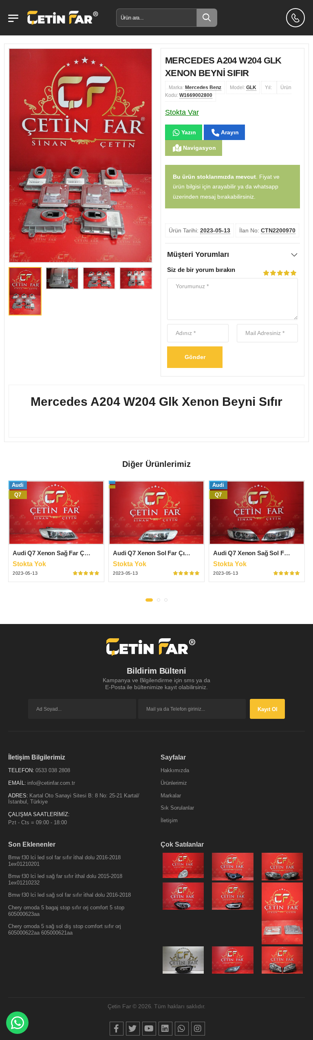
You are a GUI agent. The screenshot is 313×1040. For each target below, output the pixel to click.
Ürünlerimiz (174, 783)
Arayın (229, 132)
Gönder (195, 357)
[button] (149, 600)
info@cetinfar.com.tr (51, 783)
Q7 (17, 495)
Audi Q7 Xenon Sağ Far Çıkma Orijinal (66, 553)
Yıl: (269, 87)
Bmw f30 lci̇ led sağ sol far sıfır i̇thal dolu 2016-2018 (69, 895)
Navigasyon (198, 148)
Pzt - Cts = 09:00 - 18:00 (37, 822)
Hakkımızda (175, 770)
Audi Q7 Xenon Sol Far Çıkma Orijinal (165, 553)
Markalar (171, 796)
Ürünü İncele (56, 537)
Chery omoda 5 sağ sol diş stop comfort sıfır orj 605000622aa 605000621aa (64, 929)
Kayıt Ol (268, 709)
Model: (243, 87)
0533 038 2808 (52, 770)
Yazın (188, 132)
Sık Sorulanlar (177, 808)
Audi (18, 485)
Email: (17, 783)
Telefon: (21, 770)
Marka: (195, 87)
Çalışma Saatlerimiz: (39, 814)
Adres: (18, 796)
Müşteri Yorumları (198, 254)
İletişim (169, 820)
